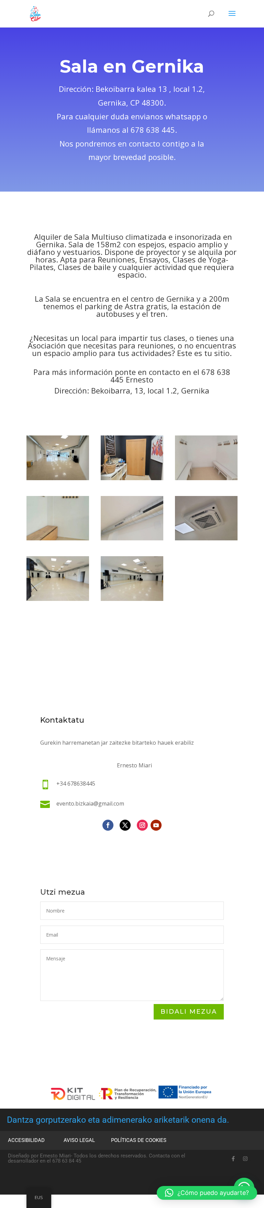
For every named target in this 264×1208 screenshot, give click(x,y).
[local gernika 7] (206, 538)
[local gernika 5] (57, 538)
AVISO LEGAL (79, 1140)
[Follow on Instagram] (142, 825)
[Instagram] (245, 1158)
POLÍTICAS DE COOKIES (138, 1140)
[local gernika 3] (132, 478)
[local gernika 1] (132, 599)
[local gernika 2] (57, 478)
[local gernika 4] (206, 478)
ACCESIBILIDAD (26, 1140)
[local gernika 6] (132, 538)
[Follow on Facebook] (107, 825)
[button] (207, 1193)
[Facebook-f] (233, 1158)
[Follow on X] (125, 825)
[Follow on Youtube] (156, 825)
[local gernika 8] (57, 599)
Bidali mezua (189, 1011)
